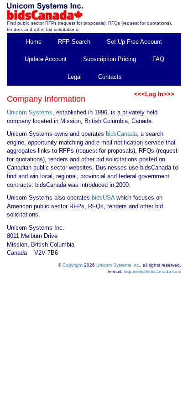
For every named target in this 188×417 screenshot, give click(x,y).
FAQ (158, 59)
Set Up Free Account (134, 41)
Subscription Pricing (109, 59)
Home (34, 41)
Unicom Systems (29, 112)
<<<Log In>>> (154, 94)
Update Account (46, 59)
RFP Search (74, 41)
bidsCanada (121, 133)
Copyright (73, 265)
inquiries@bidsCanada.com (152, 271)
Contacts (110, 76)
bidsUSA (103, 197)
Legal (75, 76)
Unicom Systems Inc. (118, 265)
